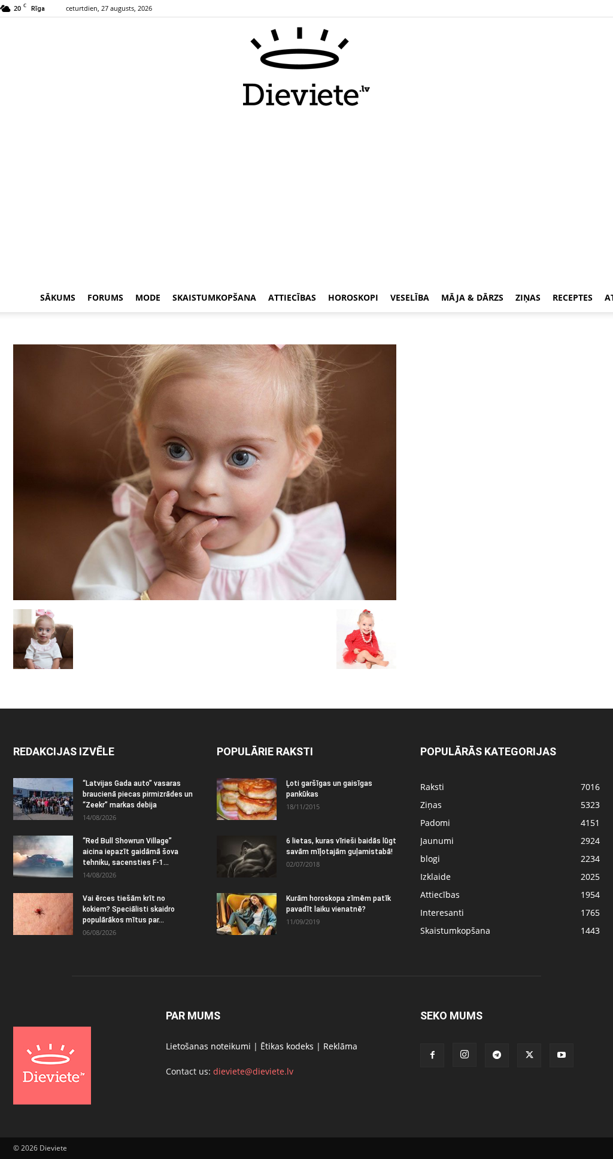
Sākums (57, 297)
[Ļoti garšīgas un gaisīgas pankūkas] (247, 799)
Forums (105, 297)
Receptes (573, 297)
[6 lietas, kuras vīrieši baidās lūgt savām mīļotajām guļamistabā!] (247, 856)
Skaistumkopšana (214, 297)
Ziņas (528, 297)
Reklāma (340, 1046)
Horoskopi (353, 297)
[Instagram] (465, 1055)
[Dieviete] (306, 66)
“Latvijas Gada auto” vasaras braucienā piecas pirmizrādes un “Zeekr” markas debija (138, 794)
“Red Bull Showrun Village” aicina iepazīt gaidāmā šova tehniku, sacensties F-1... (130, 852)
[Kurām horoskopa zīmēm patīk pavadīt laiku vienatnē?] (247, 914)
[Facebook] (432, 1055)
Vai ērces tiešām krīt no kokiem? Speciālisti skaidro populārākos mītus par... (129, 909)
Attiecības (292, 297)
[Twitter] (529, 1055)
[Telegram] (497, 1055)
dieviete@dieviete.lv (253, 1071)
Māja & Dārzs (472, 297)
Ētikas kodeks (287, 1046)
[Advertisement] (306, 196)
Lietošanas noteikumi (208, 1046)
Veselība (409, 297)
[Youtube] (561, 1055)
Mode (147, 297)
